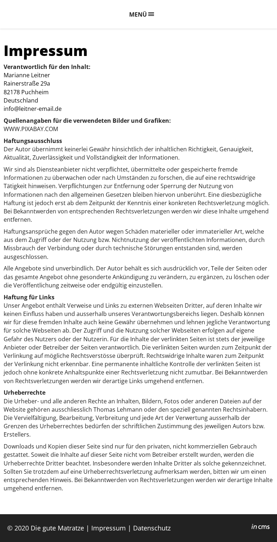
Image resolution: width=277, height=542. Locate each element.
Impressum (108, 527)
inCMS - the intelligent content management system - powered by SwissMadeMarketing (260, 527)
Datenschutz (152, 527)
